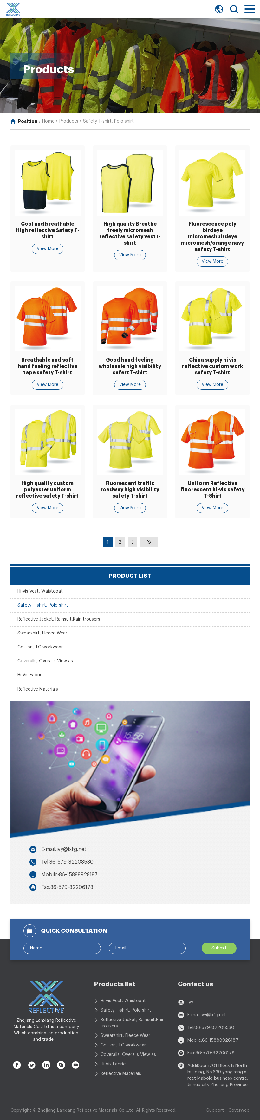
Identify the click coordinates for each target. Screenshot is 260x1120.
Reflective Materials (37, 689)
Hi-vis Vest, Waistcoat (40, 591)
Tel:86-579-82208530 (67, 862)
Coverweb (239, 1110)
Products (68, 121)
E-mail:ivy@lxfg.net (63, 849)
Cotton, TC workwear (40, 647)
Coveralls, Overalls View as (45, 661)
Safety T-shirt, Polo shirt (108, 121)
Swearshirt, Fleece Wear (42, 633)
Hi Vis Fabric (29, 675)
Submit (219, 948)
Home (48, 121)
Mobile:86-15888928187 (69, 874)
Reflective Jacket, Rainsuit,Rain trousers (58, 619)
